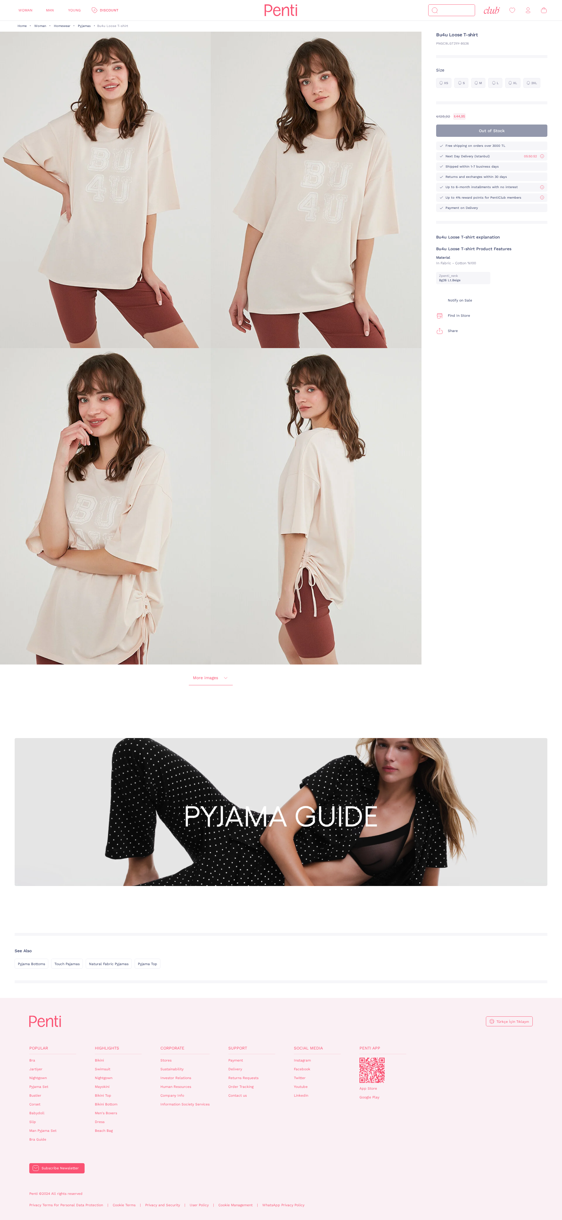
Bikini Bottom (106, 1104)
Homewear (62, 26)
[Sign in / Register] (528, 10)
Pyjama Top (147, 964)
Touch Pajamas (67, 964)
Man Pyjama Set (42, 1131)
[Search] (434, 10)
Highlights (107, 1048)
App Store (368, 1088)
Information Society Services (185, 1104)
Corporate (172, 1048)
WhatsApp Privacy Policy (283, 1205)
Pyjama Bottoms (31, 964)
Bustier (35, 1095)
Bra (32, 1060)
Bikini (99, 1060)
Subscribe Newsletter (60, 1168)
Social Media (308, 1048)
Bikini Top (103, 1095)
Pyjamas (84, 26)
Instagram (302, 1060)
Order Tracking (240, 1087)
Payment (235, 1060)
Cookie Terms (124, 1205)
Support (237, 1048)
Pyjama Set (38, 1087)
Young (74, 10)
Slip (32, 1122)
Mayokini (102, 1087)
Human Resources (175, 1087)
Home (22, 26)
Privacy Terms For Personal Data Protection (66, 1205)
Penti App (369, 1048)
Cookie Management (235, 1205)
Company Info (172, 1095)
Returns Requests (243, 1078)
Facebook (302, 1069)
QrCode (372, 1070)
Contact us (237, 1095)
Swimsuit (102, 1069)
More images (205, 677)
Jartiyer (35, 1069)
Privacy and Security (162, 1205)
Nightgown (38, 1078)
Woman (25, 10)
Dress (99, 1122)
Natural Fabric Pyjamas (108, 964)
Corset (34, 1104)
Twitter (300, 1078)
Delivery (235, 1069)
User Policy (199, 1205)
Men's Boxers (106, 1113)
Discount (109, 10)
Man (50, 10)
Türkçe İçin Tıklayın (512, 1022)
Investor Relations (175, 1078)
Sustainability (172, 1069)
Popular (38, 1048)
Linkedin (301, 1095)
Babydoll (36, 1113)
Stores (166, 1060)
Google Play (369, 1097)
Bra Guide (37, 1139)
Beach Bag (104, 1131)
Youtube (301, 1087)
